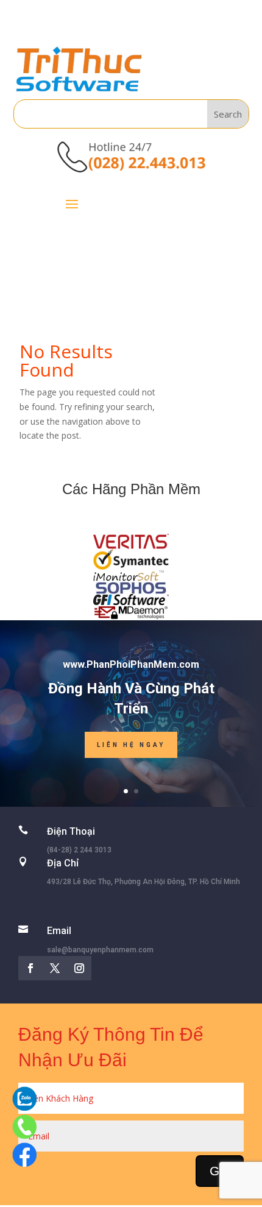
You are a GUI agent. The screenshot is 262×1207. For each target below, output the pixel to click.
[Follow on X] (55, 968)
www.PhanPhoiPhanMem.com (131, 664)
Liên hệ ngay (131, 745)
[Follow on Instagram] (79, 968)
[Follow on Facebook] (30, 968)
